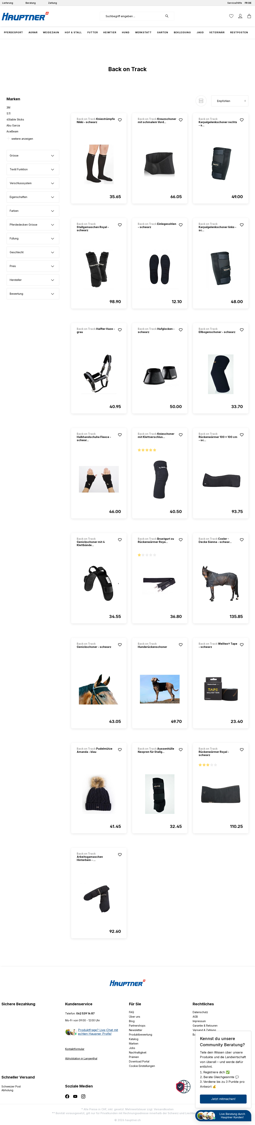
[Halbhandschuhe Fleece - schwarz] (99, 479)
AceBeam (12, 131)
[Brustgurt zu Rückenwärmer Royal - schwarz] (160, 584)
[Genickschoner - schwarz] (99, 689)
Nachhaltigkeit (137, 1052)
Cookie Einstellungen (142, 1065)
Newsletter (135, 1030)
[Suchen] (168, 16)
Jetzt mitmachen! (223, 1099)
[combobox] (131, 16)
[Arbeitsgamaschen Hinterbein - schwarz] (99, 899)
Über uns (134, 1016)
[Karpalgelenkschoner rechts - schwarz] (221, 164)
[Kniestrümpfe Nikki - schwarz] (99, 164)
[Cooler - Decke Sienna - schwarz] (221, 584)
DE (249, 2)
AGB (195, 1016)
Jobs (132, 1048)
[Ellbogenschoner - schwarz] (221, 374)
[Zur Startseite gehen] (25, 16)
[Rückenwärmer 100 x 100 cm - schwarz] (221, 479)
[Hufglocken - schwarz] (160, 374)
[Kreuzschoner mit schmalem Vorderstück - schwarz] (160, 164)
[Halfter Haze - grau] (99, 374)
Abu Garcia (13, 125)
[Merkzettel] (231, 16)
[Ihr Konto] (240, 16)
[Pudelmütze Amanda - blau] (99, 794)
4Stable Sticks (15, 119)
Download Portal (139, 1061)
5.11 (8, 113)
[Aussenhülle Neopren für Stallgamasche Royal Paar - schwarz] (160, 794)
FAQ (131, 1012)
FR (246, 2)
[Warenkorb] (249, 16)
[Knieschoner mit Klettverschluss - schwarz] (160, 479)
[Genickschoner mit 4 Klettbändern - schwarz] (99, 584)
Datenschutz (200, 1012)
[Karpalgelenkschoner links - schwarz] (221, 269)
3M (8, 107)
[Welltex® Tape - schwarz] (221, 689)
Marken (133, 1043)
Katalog (133, 1039)
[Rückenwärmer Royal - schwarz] (221, 794)
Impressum (199, 1021)
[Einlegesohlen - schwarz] (160, 269)
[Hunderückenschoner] (160, 689)
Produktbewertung (140, 1034)
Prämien (134, 1057)
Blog (132, 1021)
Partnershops (137, 1025)
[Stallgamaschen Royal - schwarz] (99, 269)
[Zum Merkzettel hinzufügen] (120, 120)
